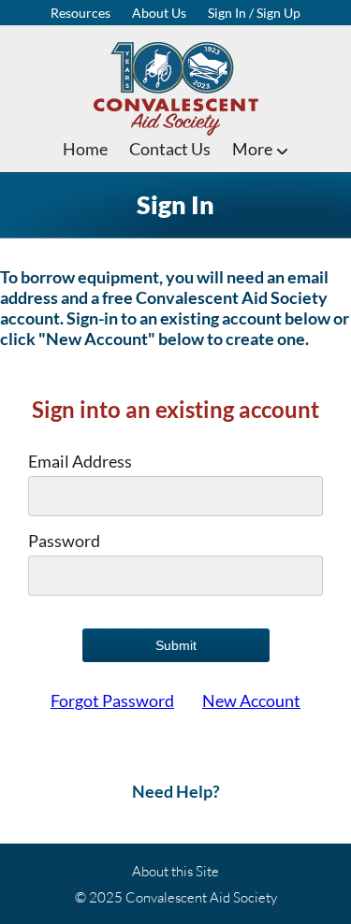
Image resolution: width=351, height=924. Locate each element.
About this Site (175, 870)
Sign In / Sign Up (254, 13)
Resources (80, 13)
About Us (159, 13)
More (253, 148)
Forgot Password (112, 700)
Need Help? (176, 791)
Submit (176, 645)
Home (85, 148)
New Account (251, 700)
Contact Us (170, 148)
